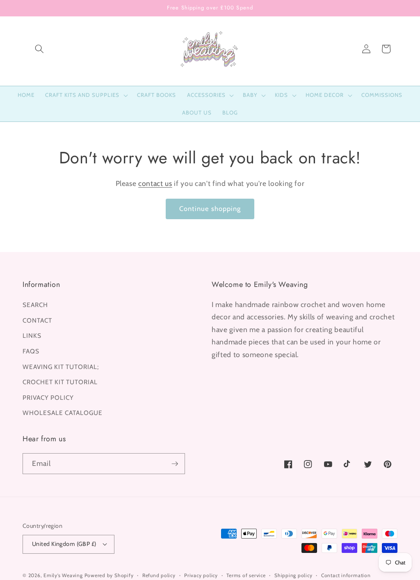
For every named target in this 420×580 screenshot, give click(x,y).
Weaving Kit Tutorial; (61, 367)
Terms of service (245, 575)
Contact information (346, 575)
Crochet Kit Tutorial (60, 382)
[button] (39, 49)
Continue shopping (210, 208)
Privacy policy (201, 575)
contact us (155, 183)
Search (35, 305)
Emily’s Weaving (63, 575)
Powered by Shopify (109, 575)
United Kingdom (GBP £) (64, 544)
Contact (37, 320)
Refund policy (159, 575)
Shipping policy (293, 575)
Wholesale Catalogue (63, 413)
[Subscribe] (175, 464)
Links (32, 335)
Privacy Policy (48, 397)
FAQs (31, 351)
